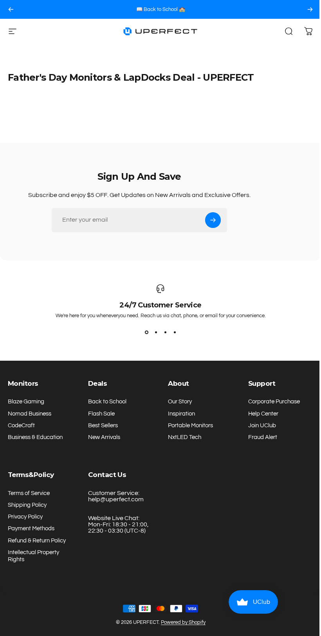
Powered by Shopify (183, 622)
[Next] (310, 9)
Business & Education (35, 437)
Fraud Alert (262, 437)
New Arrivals (104, 437)
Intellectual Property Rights (33, 555)
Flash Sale (101, 414)
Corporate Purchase (274, 402)
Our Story (180, 402)
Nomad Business (29, 414)
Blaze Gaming (26, 402)
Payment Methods (31, 528)
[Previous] (11, 9)
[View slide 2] (155, 332)
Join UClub (262, 425)
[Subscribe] (213, 220)
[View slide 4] (174, 332)
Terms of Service (29, 493)
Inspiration (181, 414)
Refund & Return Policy (37, 541)
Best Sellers (103, 425)
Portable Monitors (190, 425)
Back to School (107, 402)
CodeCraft (21, 425)
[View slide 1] (146, 332)
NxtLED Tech (184, 437)
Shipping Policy (27, 505)
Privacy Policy (25, 517)
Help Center (263, 414)
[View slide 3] (165, 332)
